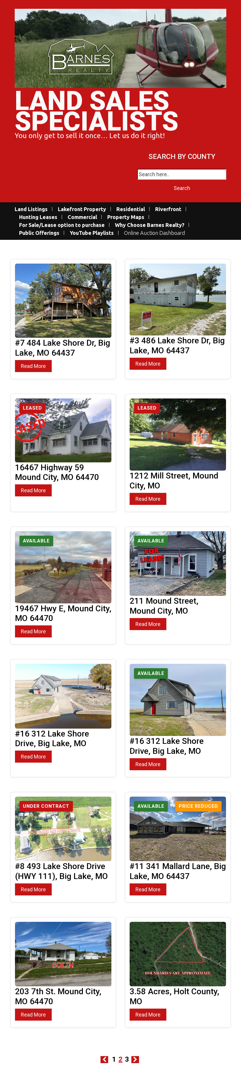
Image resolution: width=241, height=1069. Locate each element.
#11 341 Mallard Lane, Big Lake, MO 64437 (178, 871)
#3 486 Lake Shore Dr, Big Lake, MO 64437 (177, 345)
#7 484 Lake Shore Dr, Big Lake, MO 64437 (62, 348)
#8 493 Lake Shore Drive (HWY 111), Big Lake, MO (61, 871)
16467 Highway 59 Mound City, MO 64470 (57, 472)
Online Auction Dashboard (154, 233)
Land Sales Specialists (96, 111)
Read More (33, 366)
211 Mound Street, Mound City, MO (164, 606)
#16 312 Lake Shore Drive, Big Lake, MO (52, 739)
